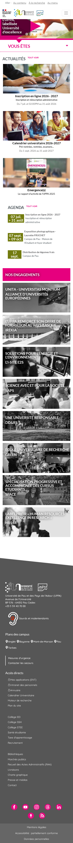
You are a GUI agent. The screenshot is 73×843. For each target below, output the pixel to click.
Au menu (52, 2)
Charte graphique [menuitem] (18, 774)
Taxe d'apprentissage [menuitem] (20, 737)
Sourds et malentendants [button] (33, 618)
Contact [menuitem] (12, 785)
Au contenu (19, 2)
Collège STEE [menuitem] (15, 727)
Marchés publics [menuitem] (17, 759)
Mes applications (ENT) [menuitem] (23, 679)
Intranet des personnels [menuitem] (23, 684)
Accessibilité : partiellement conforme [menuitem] (36, 833)
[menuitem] (14, 807)
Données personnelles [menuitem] (36, 839)
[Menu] (66, 13)
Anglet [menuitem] (12, 641)
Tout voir (33, 57)
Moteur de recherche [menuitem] (20, 700)
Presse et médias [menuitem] (17, 779)
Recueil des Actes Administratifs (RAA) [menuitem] (30, 764)
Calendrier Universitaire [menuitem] (21, 695)
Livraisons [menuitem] (13, 769)
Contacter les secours (20, 663)
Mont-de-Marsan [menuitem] (43, 641)
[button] (40, 12)
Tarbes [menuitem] (12, 647)
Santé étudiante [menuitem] (17, 732)
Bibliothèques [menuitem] (15, 754)
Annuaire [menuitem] (15, 690)
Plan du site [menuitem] (14, 705)
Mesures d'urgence (19, 658)
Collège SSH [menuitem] (15, 722)
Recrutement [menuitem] (15, 742)
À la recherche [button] (37, 2)
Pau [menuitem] (59, 641)
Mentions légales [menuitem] (36, 827)
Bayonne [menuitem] (24, 641)
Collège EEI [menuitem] (14, 717)
